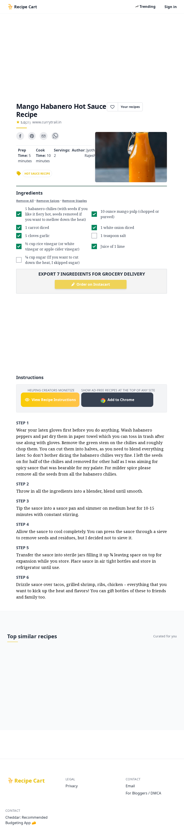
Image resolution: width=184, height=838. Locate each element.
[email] (43, 136)
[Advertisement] (92, 56)
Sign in (170, 6)
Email (130, 785)
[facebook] (20, 136)
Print (157, 106)
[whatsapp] (55, 136)
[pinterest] (32, 136)
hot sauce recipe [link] (37, 173)
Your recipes (130, 107)
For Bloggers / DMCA (143, 793)
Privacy (72, 785)
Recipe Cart (29, 780)
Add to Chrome (120, 399)
